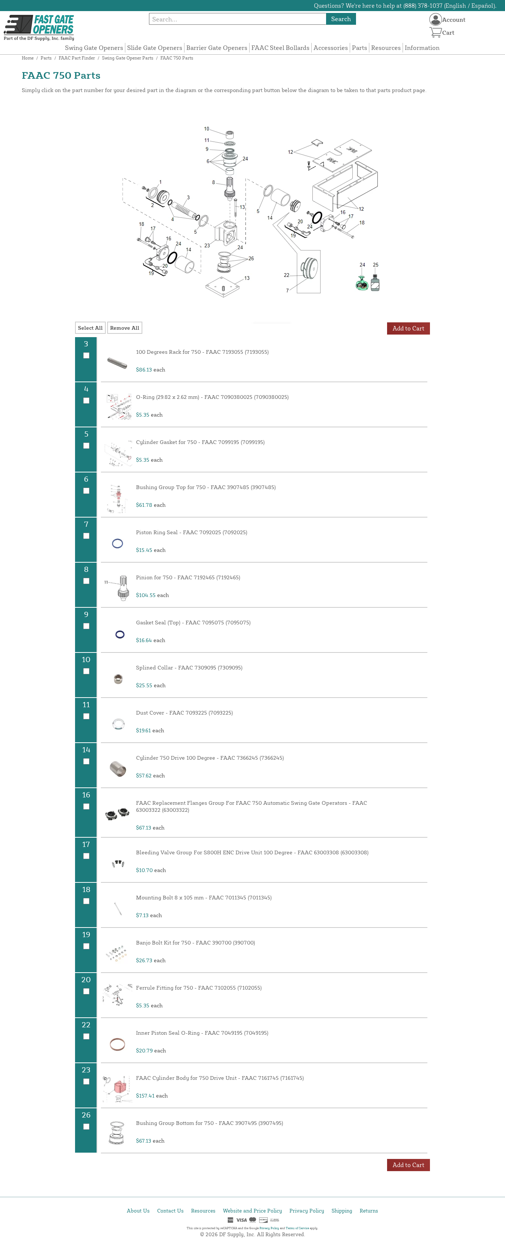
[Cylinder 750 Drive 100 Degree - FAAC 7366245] (117, 769)
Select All (90, 328)
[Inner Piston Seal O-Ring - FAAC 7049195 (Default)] (117, 1044)
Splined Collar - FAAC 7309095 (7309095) (189, 667)
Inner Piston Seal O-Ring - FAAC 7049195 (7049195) (202, 1032)
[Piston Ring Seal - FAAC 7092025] (117, 543)
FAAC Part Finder (77, 58)
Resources (386, 47)
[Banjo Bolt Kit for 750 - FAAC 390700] (117, 954)
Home (28, 58)
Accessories (330, 47)
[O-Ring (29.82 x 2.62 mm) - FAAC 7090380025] (117, 408)
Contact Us (170, 1210)
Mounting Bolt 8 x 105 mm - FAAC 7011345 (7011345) (204, 897)
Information (422, 47)
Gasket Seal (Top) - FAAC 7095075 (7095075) (193, 622)
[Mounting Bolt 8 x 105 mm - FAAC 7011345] (117, 908)
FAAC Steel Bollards (280, 47)
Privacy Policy (306, 1210)
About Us (138, 1210)
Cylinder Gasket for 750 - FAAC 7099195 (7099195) (200, 441)
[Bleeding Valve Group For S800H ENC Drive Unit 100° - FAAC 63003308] (117, 863)
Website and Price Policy (252, 1210)
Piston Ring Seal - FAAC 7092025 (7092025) (191, 532)
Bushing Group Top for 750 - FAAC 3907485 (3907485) (206, 487)
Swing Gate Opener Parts (127, 58)
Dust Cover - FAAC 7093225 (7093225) (184, 712)
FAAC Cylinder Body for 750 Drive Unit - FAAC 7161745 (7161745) (220, 1077)
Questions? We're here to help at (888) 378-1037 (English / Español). (405, 5)
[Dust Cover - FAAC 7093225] (117, 724)
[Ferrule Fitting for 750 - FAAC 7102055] (117, 999)
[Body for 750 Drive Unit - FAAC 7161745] (117, 1089)
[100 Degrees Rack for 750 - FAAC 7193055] (117, 363)
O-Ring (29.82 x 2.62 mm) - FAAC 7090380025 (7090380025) (212, 396)
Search (341, 19)
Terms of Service (297, 1228)
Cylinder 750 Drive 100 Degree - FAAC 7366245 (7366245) (210, 757)
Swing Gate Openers (94, 47)
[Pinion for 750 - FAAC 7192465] (117, 588)
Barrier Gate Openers (216, 47)
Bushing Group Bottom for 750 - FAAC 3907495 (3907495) (209, 1122)
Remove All (124, 328)
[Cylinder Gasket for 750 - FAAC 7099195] (117, 453)
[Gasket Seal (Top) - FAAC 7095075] (117, 633)
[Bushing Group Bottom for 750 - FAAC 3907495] (117, 1134)
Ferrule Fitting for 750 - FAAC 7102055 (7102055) (199, 987)
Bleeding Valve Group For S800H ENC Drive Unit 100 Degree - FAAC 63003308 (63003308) (252, 852)
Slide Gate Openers (154, 47)
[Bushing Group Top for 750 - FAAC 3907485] (117, 498)
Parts (359, 47)
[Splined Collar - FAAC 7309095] (117, 679)
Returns (369, 1210)
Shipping (342, 1210)
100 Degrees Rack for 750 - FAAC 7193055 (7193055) (202, 351)
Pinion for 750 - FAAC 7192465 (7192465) (188, 577)
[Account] (435, 19)
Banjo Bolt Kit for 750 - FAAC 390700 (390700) (195, 942)
